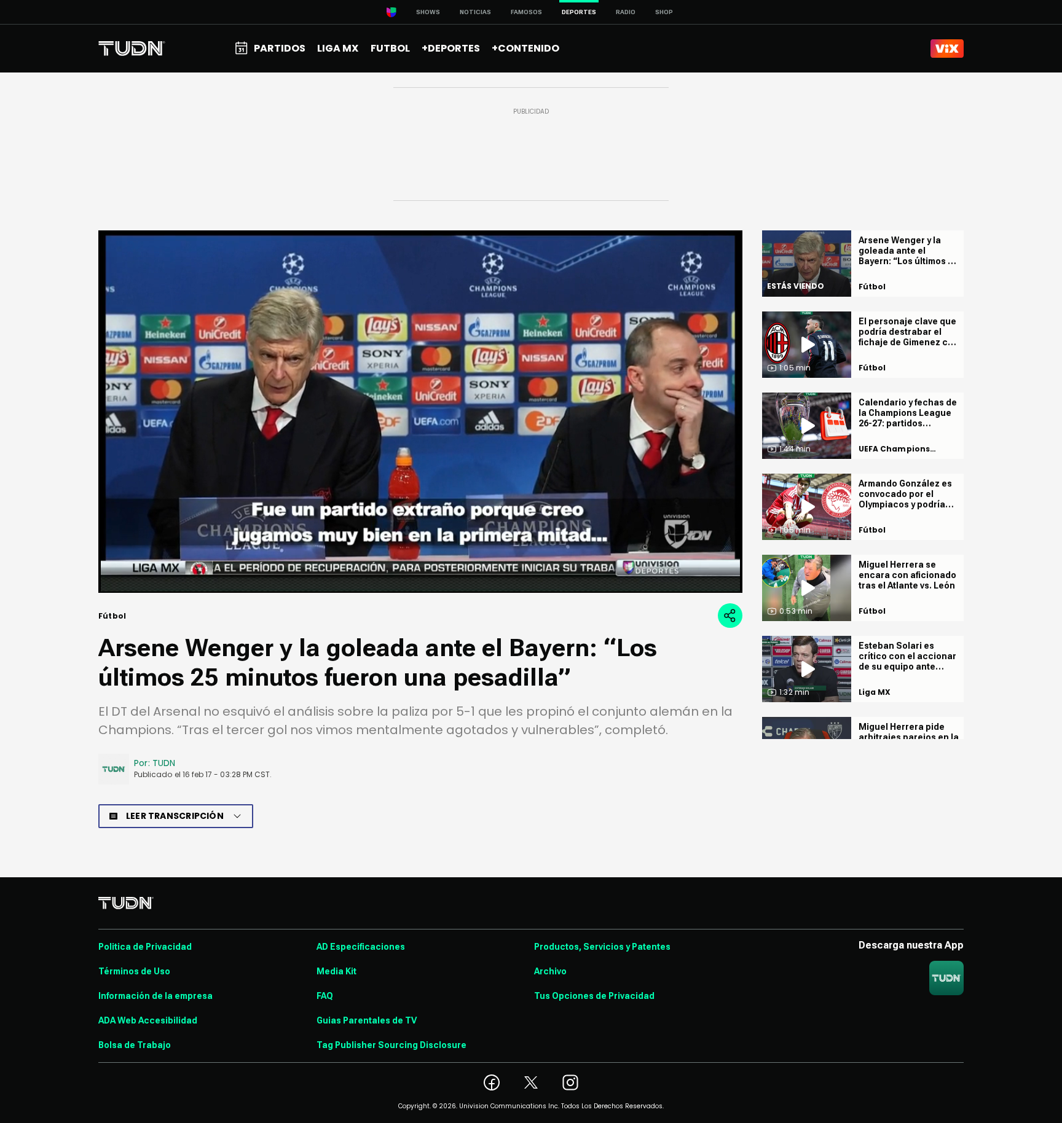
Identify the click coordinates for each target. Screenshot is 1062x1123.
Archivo (550, 971)
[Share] (730, 615)
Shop (664, 12)
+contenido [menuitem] (525, 48)
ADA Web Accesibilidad (147, 1020)
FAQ (325, 996)
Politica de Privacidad (145, 947)
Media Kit (336, 971)
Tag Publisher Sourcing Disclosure (391, 1045)
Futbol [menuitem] (390, 48)
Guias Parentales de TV (367, 1020)
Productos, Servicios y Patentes (602, 947)
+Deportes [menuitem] (451, 48)
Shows (428, 12)
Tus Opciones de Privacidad (594, 996)
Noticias (475, 12)
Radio (625, 12)
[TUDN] (131, 48)
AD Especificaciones (361, 947)
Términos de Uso (134, 971)
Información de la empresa (155, 996)
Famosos (526, 12)
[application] (420, 411)
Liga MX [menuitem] (337, 48)
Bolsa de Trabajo (134, 1045)
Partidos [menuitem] (279, 48)
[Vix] (947, 48)
